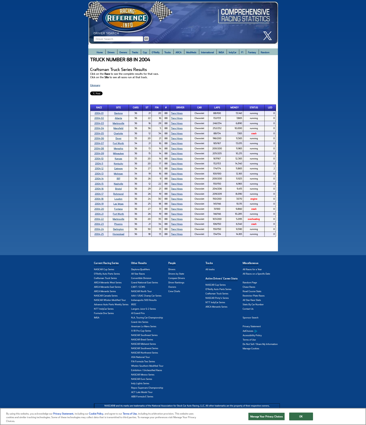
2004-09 (99, 153)
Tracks (135, 52)
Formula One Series (104, 313)
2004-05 (99, 133)
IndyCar (232, 52)
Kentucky (118, 163)
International (207, 52)
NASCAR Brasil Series (142, 339)
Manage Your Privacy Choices (266, 416)
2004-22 (99, 219)
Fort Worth (118, 143)
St (147, 107)
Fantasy (252, 52)
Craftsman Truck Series (105, 278)
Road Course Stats (252, 291)
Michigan (118, 173)
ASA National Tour (140, 357)
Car (199, 107)
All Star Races (138, 273)
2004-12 (99, 168)
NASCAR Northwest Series (144, 352)
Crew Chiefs (174, 291)
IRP (118, 178)
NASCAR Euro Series (141, 379)
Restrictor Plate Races (254, 295)
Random (265, 52)
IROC (133, 304)
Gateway (118, 168)
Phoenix (118, 224)
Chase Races (249, 287)
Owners (123, 52)
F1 (242, 52)
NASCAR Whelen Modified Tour (110, 300)
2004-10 (99, 158)
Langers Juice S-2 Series (143, 309)
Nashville (118, 183)
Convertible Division (141, 278)
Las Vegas (118, 203)
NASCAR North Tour (141, 291)
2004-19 (99, 203)
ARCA (178, 52)
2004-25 (99, 234)
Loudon (118, 199)
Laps (217, 107)
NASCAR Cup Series (104, 269)
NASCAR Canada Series (106, 295)
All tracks (210, 269)
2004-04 (99, 128)
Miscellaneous (250, 263)
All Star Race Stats (252, 300)
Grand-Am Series (139, 322)
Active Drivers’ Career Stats (221, 278)
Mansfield (118, 128)
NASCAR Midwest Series (143, 344)
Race (99, 107)
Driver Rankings (176, 282)
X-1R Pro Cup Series (141, 330)
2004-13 (99, 173)
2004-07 (99, 143)
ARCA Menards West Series (108, 282)
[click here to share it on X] (269, 35)
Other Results (139, 263)
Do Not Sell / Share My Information (260, 344)
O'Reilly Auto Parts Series (107, 273)
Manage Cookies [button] (251, 348)
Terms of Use (249, 339)
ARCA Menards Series (105, 291)
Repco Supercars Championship (147, 387)
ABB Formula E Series (142, 396)
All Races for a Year (252, 269)
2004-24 (99, 229)
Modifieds (191, 52)
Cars (136, 107)
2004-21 (99, 214)
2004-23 (99, 224)
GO (146, 38)
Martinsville (118, 123)
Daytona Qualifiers (140, 269)
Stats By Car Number (253, 304)
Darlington (118, 229)
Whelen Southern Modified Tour (147, 366)
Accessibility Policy (252, 335)
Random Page (250, 282)
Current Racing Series (106, 263)
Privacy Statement (252, 326)
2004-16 (99, 188)
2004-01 (99, 113)
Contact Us (248, 309)
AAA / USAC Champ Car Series (146, 295)
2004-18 (99, 199)
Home (100, 52)
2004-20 (99, 209)
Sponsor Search (250, 317)
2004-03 (99, 123)
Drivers (111, 52)
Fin (157, 107)
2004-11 (99, 163)
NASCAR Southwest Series (144, 348)
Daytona (118, 113)
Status (254, 107)
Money (234, 107)
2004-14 (99, 178)
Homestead (118, 234)
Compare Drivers (176, 278)
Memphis (118, 148)
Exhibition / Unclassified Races (146, 370)
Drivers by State (176, 273)
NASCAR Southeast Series (144, 335)
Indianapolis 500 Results (144, 300)
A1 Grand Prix (138, 313)
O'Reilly (156, 52)
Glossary (95, 85)
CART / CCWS (138, 287)
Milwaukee (118, 153)
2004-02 (99, 118)
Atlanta (118, 118)
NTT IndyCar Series (104, 309)
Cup (145, 52)
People (172, 263)
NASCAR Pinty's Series (217, 298)
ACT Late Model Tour (141, 392)
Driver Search (106, 33)
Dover (118, 138)
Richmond (118, 194)
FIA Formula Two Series (143, 361)
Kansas (118, 158)
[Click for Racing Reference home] (183, 22)
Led (270, 107)
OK (301, 416)
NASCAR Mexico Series (142, 374)
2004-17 (99, 194)
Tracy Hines (177, 113)
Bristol (118, 188)
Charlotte (118, 133)
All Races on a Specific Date (256, 273)
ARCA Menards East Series (107, 287)
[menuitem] (261, 331)
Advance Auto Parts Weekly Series (111, 304)
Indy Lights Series (140, 383)
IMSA (221, 52)
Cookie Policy (96, 413)
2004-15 (99, 183)
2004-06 (99, 138)
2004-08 (99, 148)
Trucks (167, 52)
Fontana (118, 209)
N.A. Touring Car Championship (147, 317)
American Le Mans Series (143, 326)
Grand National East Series (144, 282)
